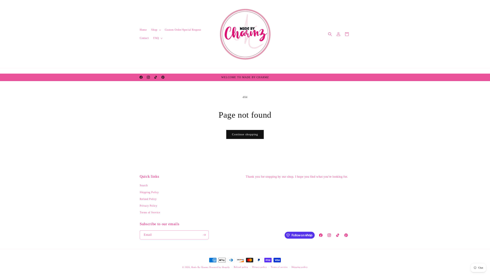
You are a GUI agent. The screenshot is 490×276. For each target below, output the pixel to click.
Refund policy (241, 267)
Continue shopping (245, 134)
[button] (155, 30)
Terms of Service (150, 212)
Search (144, 185)
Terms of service (279, 267)
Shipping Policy (149, 192)
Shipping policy (300, 267)
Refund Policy (148, 199)
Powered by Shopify (219, 267)
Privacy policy (259, 267)
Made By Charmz (200, 267)
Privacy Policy (148, 205)
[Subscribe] (204, 234)
